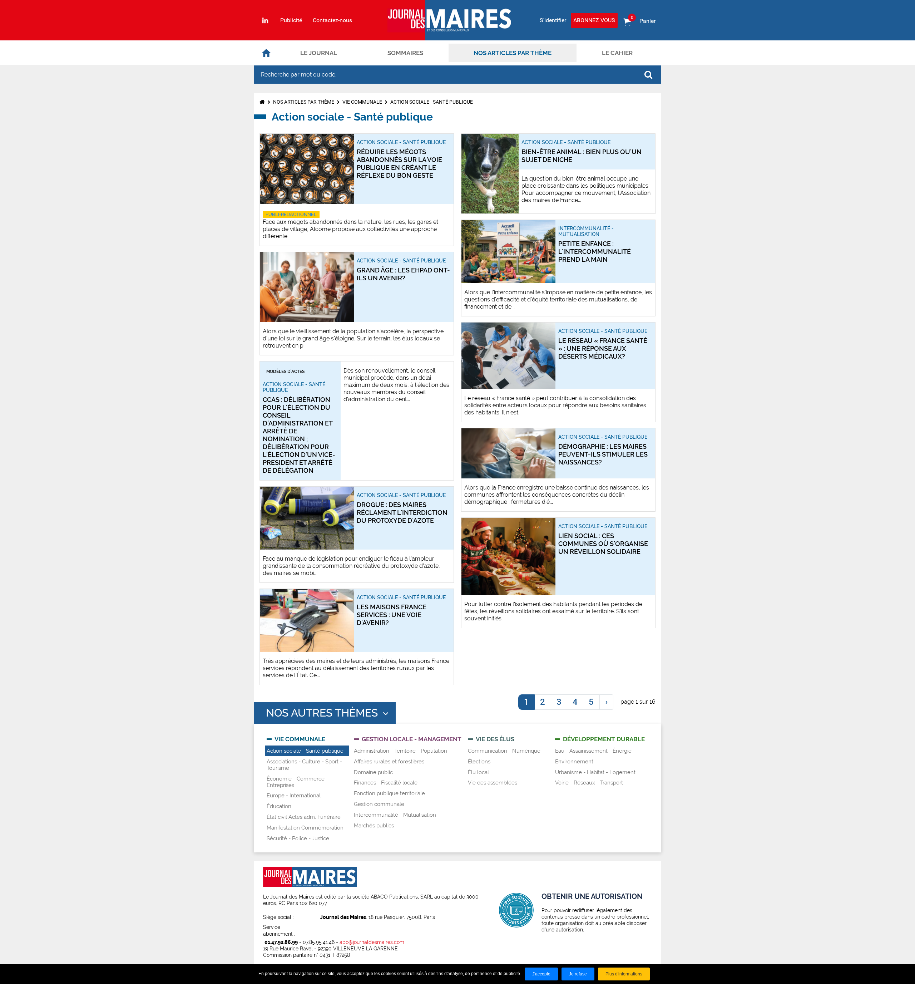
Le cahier (617, 52)
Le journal (318, 52)
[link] (606, 702)
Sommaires (405, 52)
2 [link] (542, 702)
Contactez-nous (332, 20)
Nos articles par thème (513, 52)
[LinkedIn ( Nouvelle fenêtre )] (265, 20)
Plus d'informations (623, 973)
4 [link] (575, 702)
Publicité (291, 20)
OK (648, 74)
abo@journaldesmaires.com (372, 942)
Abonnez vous (594, 20)
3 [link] (559, 702)
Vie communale (362, 102)
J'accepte (541, 973)
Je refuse (578, 973)
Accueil (266, 53)
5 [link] (591, 702)
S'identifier (553, 20)
